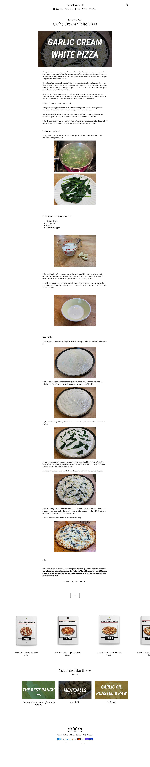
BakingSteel (89, 509)
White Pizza (77, 20)
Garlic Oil (111, 702)
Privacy (72, 735)
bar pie (58, 74)
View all (75, 674)
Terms (59, 735)
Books (68, 9)
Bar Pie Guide (74, 571)
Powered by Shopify (80, 743)
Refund (65, 735)
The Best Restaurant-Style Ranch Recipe (38, 703)
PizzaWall (93, 9)
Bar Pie (70, 20)
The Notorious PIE (75, 5)
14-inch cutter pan (77, 341)
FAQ (84, 735)
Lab (75, 595)
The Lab (90, 735)
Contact (78, 735)
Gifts (84, 9)
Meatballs (75, 702)
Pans (77, 9)
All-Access (57, 9)
